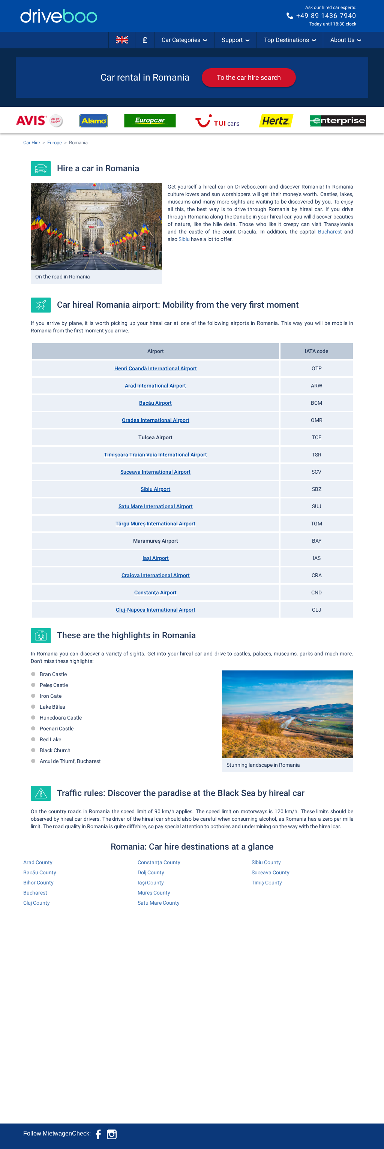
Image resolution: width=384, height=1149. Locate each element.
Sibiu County (266, 862)
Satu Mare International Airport (155, 506)
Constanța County (159, 862)
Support (232, 39)
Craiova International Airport (156, 575)
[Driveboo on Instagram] (112, 1134)
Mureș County (154, 893)
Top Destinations (286, 39)
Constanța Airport (155, 592)
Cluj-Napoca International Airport (155, 610)
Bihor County (38, 883)
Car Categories (181, 39)
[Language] (122, 40)
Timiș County (267, 883)
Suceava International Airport (155, 472)
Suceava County (271, 872)
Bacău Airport (155, 403)
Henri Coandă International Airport (155, 368)
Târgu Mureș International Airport (155, 524)
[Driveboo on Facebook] (99, 1134)
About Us (342, 39)
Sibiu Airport (155, 489)
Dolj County (151, 872)
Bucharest (330, 232)
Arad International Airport (155, 386)
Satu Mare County (159, 903)
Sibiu (184, 239)
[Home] (59, 16)
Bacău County (39, 872)
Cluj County (36, 903)
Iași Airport (155, 558)
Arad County (37, 862)
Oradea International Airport (155, 420)
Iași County (151, 883)
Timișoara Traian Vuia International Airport (155, 455)
